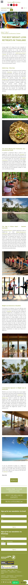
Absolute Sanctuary (7, 230)
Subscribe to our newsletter (14, 490)
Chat (16, 582)
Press (16, 570)
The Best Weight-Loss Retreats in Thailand (10, 33)
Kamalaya (22, 154)
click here (5, 471)
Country (2, 541)
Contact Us (3, 575)
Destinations (3, 570)
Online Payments (10, 575)
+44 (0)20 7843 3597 (6, 8)
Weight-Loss (5, 397)
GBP (24, 8)
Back (14, 480)
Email (2, 519)
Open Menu (2, 2)
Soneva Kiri (20, 394)
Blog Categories (13, 501)
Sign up (14, 527)
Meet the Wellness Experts (14, 496)
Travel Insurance (13, 577)
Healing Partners (12, 571)
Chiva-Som (9, 72)
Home (2, 32)
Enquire (2, 573)
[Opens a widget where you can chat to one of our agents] (23, 582)
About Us (19, 571)
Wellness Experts (4, 571)
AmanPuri (9, 311)
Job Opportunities (18, 575)
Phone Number (10, 541)
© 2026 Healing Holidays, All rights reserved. (9, 579)
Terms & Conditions (5, 577)
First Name (3, 514)
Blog (7, 32)
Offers (9, 570)
